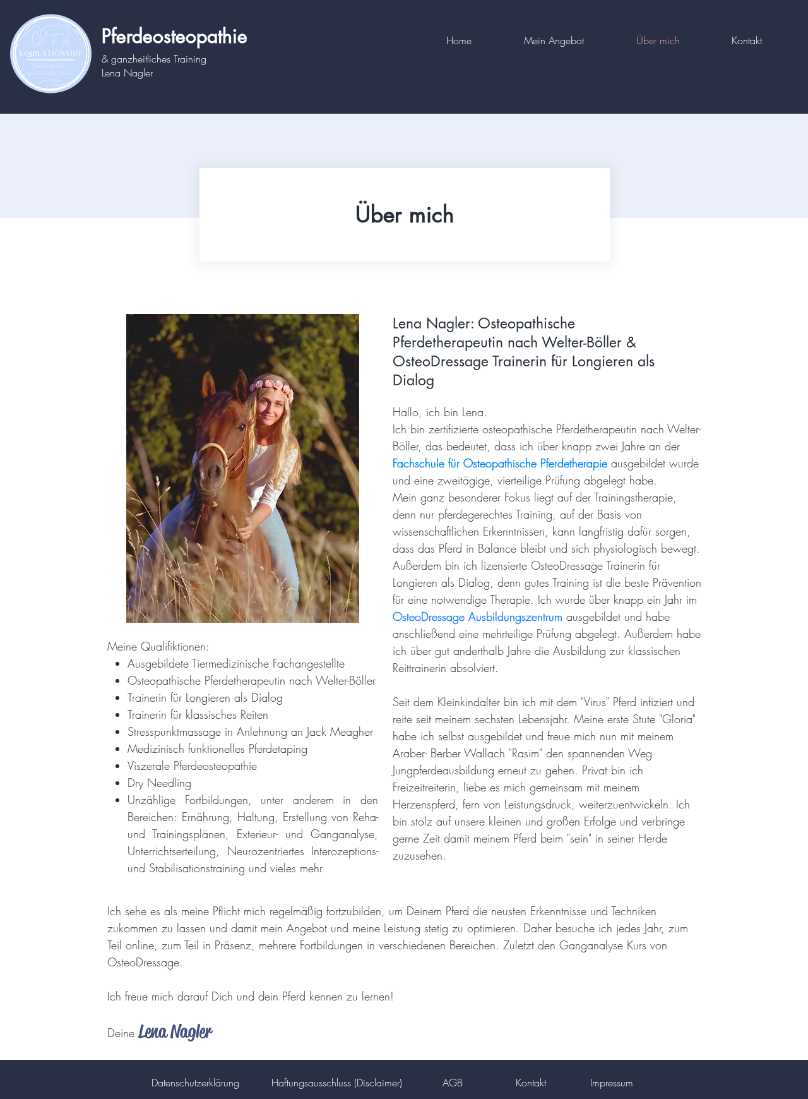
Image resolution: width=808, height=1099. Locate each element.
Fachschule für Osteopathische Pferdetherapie (500, 463)
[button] (570, 40)
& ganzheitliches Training (154, 59)
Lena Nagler (127, 73)
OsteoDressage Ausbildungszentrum (477, 616)
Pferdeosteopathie (174, 36)
